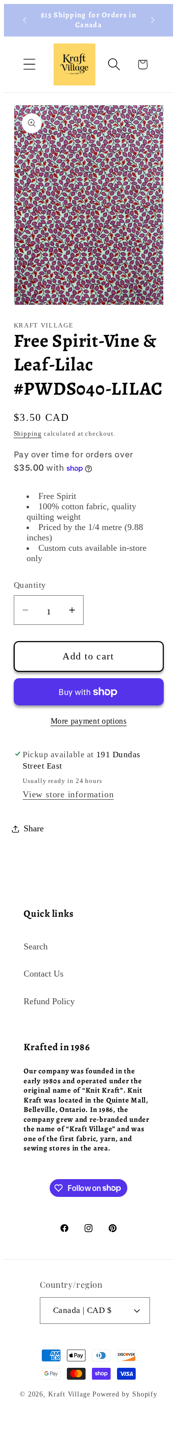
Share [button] (34, 828)
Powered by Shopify (124, 1394)
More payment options (89, 721)
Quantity (30, 585)
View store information (68, 794)
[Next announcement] (153, 20)
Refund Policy (49, 1001)
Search (36, 946)
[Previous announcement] (24, 20)
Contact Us (43, 974)
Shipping (28, 433)
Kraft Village (69, 1394)
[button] (29, 64)
